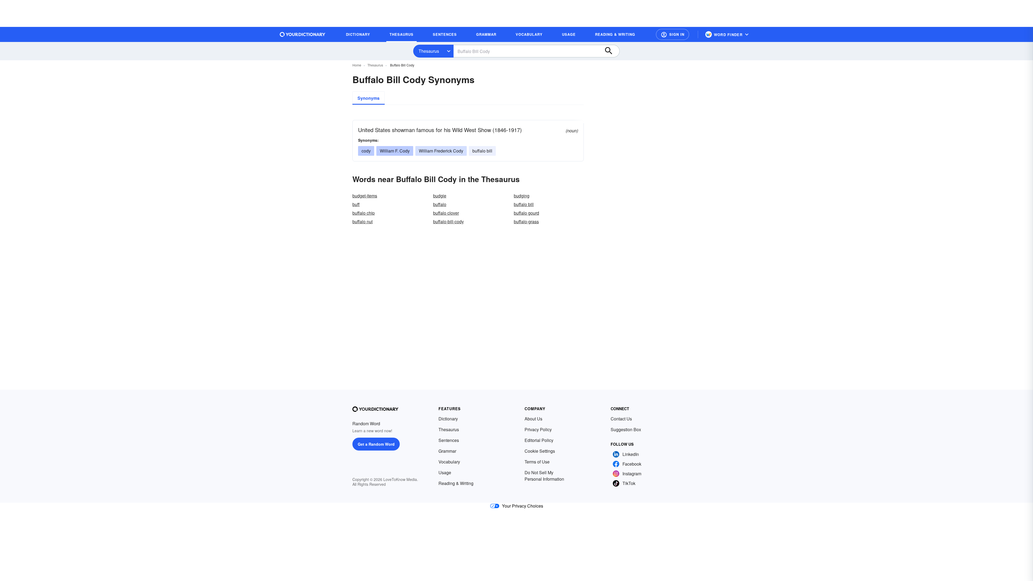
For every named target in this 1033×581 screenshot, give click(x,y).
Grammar (447, 451)
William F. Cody (395, 151)
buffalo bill (482, 151)
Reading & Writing (455, 483)
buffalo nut (362, 221)
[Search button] (611, 51)
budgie (439, 196)
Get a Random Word (376, 444)
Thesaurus (429, 51)
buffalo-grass (526, 221)
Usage (444, 472)
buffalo (439, 204)
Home (356, 65)
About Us (533, 419)
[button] (672, 34)
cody (366, 151)
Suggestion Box (626, 429)
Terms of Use (537, 462)
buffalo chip (363, 213)
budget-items (364, 196)
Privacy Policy (538, 429)
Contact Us (621, 419)
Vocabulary (449, 462)
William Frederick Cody (441, 151)
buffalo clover (446, 213)
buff (356, 204)
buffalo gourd (526, 213)
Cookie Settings (540, 451)
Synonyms (369, 98)
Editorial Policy (539, 440)
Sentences (448, 440)
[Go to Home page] (303, 34)
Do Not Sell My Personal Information (544, 475)
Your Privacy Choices (522, 506)
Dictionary (448, 419)
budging (521, 196)
